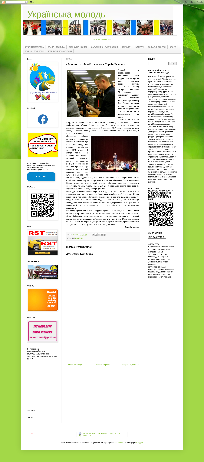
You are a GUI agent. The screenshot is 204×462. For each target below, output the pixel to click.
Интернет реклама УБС (102, 39)
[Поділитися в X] (98, 234)
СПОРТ (173, 47)
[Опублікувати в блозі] (96, 234)
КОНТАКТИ (126, 47)
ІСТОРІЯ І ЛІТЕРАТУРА (34, 47)
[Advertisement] (102, 341)
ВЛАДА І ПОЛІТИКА (56, 47)
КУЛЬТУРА (139, 47)
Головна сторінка (102, 365)
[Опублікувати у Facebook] (101, 234)
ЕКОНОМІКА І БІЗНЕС (78, 47)
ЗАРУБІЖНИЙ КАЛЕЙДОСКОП (104, 47)
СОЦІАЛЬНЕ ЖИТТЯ (157, 47)
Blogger (139, 443)
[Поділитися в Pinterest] (104, 234)
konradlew (119, 443)
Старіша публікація (130, 365)
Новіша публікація (74, 365)
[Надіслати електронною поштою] (93, 234)
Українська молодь (66, 14)
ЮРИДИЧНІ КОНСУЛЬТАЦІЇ (60, 51)
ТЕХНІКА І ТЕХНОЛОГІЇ (34, 51)
